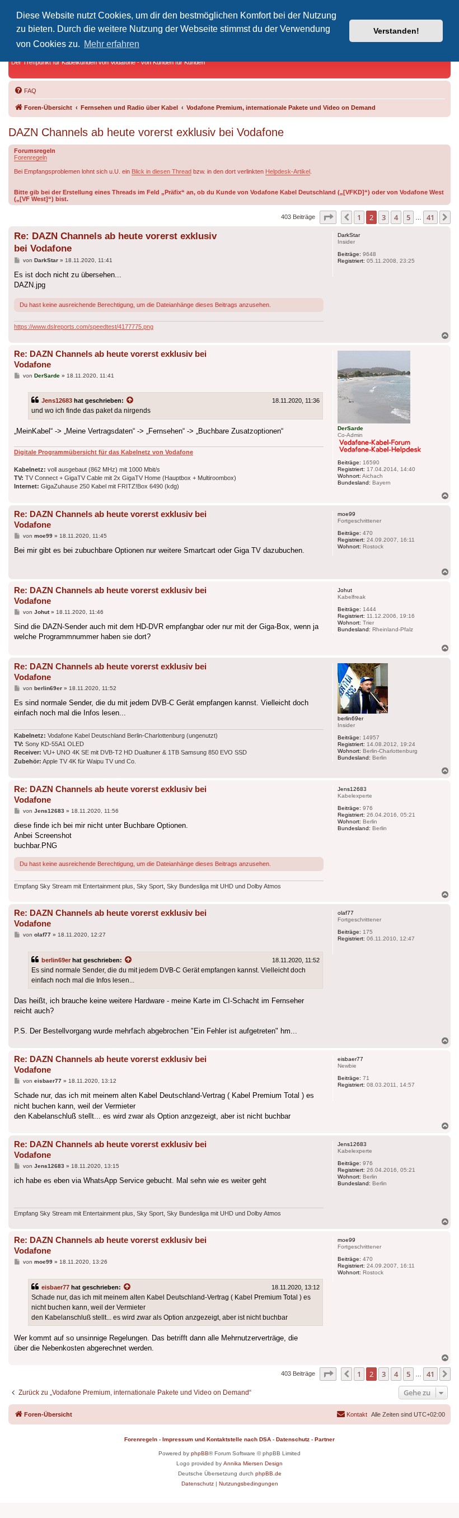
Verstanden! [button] (396, 30)
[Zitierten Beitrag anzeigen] (130, 400)
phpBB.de (268, 1473)
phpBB (200, 1453)
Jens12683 (56, 400)
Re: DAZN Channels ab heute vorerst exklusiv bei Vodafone (115, 242)
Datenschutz (293, 1439)
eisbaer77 (55, 1287)
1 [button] (359, 217)
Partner (325, 1439)
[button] (328, 217)
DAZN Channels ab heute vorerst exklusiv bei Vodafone (146, 132)
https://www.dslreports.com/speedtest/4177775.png (83, 326)
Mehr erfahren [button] (111, 44)
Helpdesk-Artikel (287, 171)
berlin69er (56, 960)
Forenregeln (30, 157)
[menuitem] (25, 90)
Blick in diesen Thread (161, 171)
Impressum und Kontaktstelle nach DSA (216, 1439)
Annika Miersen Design (253, 1463)
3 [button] (384, 217)
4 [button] (396, 217)
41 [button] (430, 217)
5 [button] (408, 217)
